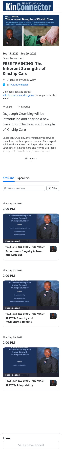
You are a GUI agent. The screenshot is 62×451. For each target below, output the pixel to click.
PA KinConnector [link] (19, 84)
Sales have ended (31, 445)
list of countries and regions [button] (18, 95)
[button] (24, 107)
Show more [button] (31, 158)
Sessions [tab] (8, 178)
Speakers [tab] (23, 178)
